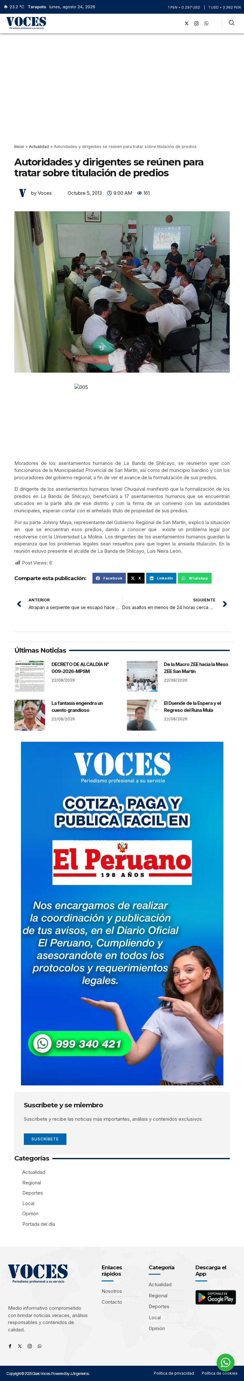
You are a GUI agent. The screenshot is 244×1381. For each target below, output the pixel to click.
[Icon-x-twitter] (20, 1346)
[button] (168, 23)
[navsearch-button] (231, 23)
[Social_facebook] (177, 23)
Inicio (19, 146)
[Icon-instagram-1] (197, 23)
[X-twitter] (187, 23)
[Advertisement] (122, 81)
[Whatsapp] (39, 1346)
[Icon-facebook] (10, 1346)
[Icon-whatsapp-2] (206, 23)
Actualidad (39, 146)
